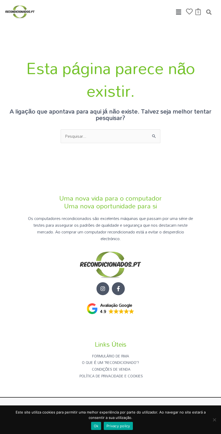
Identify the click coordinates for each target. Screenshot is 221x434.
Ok (96, 426)
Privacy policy (118, 426)
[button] (178, 12)
